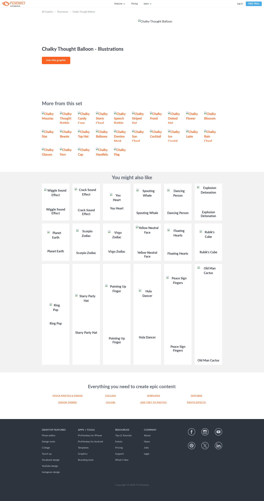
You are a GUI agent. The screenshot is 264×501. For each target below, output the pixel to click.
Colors (110, 403)
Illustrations (62, 12)
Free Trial (253, 4)
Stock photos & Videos (68, 396)
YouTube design (50, 466)
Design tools (48, 441)
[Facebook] (191, 432)
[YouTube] (218, 432)
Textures (196, 396)
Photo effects (196, 403)
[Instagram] (205, 432)
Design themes (67, 403)
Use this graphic (56, 60)
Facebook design (51, 460)
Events (118, 441)
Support (119, 454)
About (147, 435)
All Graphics (47, 12)
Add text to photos (153, 403)
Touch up (47, 454)
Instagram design (51, 472)
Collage (110, 396)
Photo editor (48, 435)
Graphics (83, 454)
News (147, 441)
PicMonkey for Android (90, 441)
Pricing (134, 4)
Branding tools (86, 460)
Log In (240, 4)
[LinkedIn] (218, 445)
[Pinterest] (191, 445)
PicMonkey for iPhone (90, 435)
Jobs (146, 448)
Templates (153, 396)
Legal (146, 454)
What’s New (121, 460)
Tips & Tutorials (123, 435)
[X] (205, 445)
